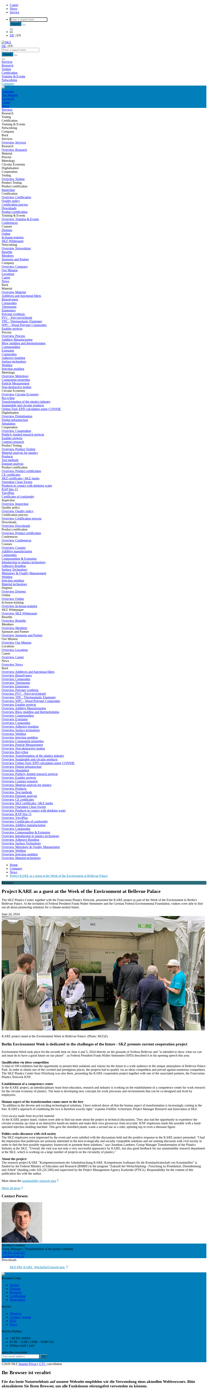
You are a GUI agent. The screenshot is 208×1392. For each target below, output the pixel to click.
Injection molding (13, 369)
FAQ (13, 1320)
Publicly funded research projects (23, 434)
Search (15, 23)
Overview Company (15, 266)
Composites (9, 303)
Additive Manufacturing (17, 339)
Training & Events (13, 76)
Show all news (11, 1188)
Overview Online (13, 598)
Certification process (15, 204)
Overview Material (14, 292)
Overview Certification (16, 197)
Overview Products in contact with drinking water (34, 810)
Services (7, 61)
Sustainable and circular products (23, 405)
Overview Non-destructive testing (23, 748)
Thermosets (9, 306)
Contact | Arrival (20, 1317)
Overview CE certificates (18, 799)
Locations (8, 98)
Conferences (10, 222)
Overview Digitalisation (17, 416)
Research (7, 65)
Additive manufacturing (17, 551)
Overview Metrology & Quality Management (31, 847)
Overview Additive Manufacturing (24, 708)
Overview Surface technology (21, 730)
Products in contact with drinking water (27, 485)
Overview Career (13, 657)
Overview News (12, 664)
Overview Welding (14, 734)
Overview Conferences (16, 540)
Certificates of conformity (18, 496)
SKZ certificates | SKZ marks (20, 478)
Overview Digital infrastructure (22, 766)
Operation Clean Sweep (17, 482)
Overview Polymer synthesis (20, 690)
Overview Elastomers (15, 686)
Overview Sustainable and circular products (29, 759)
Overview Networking (16, 248)
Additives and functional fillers (21, 296)
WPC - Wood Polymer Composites (24, 325)
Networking (9, 80)
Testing (6, 69)
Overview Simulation (15, 770)
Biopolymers (10, 299)
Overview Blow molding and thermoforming (30, 712)
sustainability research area (39, 1181)
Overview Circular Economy (20, 394)
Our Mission (10, 95)
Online (6, 233)
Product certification (14, 212)
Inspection (8, 190)
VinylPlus (8, 493)
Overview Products (14, 788)
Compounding (11, 347)
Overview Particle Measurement (22, 744)
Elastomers (9, 310)
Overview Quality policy (18, 511)
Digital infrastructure (15, 420)
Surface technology (14, 361)
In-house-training (13, 237)
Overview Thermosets (16, 682)
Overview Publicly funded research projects (30, 774)
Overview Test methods (17, 792)
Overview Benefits (14, 620)
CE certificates (11, 474)
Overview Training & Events (20, 219)
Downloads (9, 208)
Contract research (13, 442)
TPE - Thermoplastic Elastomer (22, 321)
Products (7, 456)
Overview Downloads (16, 525)
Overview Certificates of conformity (25, 821)
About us (16, 1313)
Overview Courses (14, 547)
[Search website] (11, 28)
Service (14, 12)
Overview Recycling (15, 752)
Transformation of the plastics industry (26, 401)
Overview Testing (13, 179)
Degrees (7, 230)
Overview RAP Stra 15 (16, 814)
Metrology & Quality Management (24, 573)
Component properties (16, 379)
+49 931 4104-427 (14, 1252)
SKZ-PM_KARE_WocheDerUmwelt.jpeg (37, 1267)
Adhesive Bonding (14, 566)
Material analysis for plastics (20, 452)
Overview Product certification (21, 471)
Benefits (7, 252)
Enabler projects (12, 328)
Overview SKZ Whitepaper (19, 613)
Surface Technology (14, 569)
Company (8, 83)
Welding (7, 365)
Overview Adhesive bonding (20, 726)
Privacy (34, 1364)
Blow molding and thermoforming (24, 343)
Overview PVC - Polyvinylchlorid (24, 693)
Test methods (10, 460)
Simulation (8, 423)
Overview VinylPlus (15, 818)
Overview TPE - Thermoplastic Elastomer (29, 697)
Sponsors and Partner (15, 259)
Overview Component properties (23, 741)
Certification (9, 72)
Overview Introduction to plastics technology (30, 836)
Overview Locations (15, 650)
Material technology (14, 584)
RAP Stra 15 (10, 489)
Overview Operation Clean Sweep (24, 807)
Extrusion (8, 350)
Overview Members (14, 628)
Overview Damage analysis (19, 796)
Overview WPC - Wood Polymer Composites (31, 701)
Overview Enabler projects (19, 704)
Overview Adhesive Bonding (20, 839)
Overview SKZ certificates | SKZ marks (27, 803)
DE (12, 35)
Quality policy (11, 201)
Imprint (23, 1364)
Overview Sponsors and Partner (22, 635)
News (13, 8)
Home (14, 865)
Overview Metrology (15, 376)
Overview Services (14, 142)
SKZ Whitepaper (13, 241)
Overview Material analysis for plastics (26, 785)
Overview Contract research (20, 781)
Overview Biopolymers (17, 675)
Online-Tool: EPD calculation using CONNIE (31, 409)
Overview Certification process (21, 518)
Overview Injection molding (20, 737)
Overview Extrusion (15, 719)
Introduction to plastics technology (24, 562)
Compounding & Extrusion (19, 558)
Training (15, 1288)
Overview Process (13, 336)
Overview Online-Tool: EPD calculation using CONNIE (38, 763)
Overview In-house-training (19, 606)
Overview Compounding (18, 715)
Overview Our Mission (16, 642)
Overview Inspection (15, 504)
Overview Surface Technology (21, 843)
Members (8, 255)
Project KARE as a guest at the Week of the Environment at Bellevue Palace (59, 876)
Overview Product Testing (18, 449)
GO (44, 1356)
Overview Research (14, 149)
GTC (43, 1364)
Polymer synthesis (13, 314)
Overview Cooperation (16, 431)
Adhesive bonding (13, 358)
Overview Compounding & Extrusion (26, 832)
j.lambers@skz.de (13, 1256)
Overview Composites (16, 679)
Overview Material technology (21, 858)
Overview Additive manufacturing (24, 825)
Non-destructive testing (16, 387)
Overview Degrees (14, 591)
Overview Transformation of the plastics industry (33, 755)
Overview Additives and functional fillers (28, 671)
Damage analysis (12, 463)
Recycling (8, 398)
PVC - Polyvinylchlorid (17, 317)
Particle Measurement (15, 383)
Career (14, 5)
